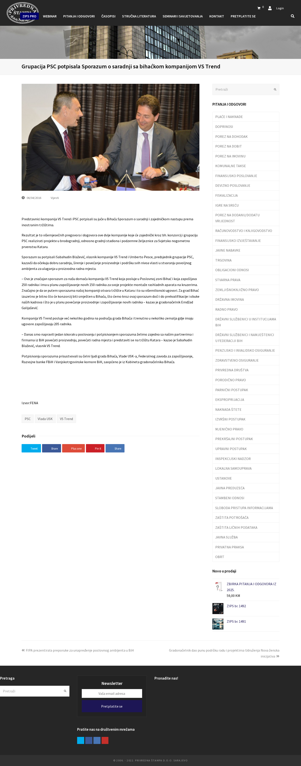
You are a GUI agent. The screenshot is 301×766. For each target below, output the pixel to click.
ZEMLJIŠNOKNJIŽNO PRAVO (237, 290)
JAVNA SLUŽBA (226, 537)
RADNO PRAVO (226, 309)
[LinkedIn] (96, 740)
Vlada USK (45, 419)
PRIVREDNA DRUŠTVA (232, 370)
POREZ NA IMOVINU (230, 156)
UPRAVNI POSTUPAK (231, 449)
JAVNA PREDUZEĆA (230, 488)
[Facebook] (88, 740)
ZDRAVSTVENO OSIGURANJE (237, 360)
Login (280, 8)
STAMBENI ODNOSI (229, 498)
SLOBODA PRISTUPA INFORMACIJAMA (244, 508)
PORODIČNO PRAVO (230, 380)
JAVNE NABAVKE (227, 250)
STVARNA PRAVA (227, 280)
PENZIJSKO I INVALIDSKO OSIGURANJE (245, 350)
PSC (28, 419)
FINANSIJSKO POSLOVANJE (236, 176)
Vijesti (55, 198)
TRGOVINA (223, 260)
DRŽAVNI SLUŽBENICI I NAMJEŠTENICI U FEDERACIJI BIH (244, 338)
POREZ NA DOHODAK (231, 136)
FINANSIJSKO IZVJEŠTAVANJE (238, 240)
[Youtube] (105, 740)
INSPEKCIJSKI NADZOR (233, 458)
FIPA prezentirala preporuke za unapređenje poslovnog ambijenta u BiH (80, 650)
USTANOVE (223, 478)
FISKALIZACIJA (226, 195)
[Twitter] (80, 740)
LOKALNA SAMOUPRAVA (233, 468)
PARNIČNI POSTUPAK (231, 390)
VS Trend (66, 419)
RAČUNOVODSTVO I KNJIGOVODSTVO (243, 230)
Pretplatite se (112, 706)
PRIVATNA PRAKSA (229, 547)
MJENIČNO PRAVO (229, 429)
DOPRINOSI (224, 126)
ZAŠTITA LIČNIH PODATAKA (236, 527)
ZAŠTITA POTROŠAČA (232, 517)
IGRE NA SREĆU (227, 205)
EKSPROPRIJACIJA (229, 399)
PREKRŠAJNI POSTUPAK (234, 439)
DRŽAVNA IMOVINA (229, 299)
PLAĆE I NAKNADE (229, 116)
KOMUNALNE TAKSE (230, 166)
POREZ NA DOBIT (228, 146)
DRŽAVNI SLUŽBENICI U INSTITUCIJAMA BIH (245, 322)
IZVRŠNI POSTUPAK (230, 419)
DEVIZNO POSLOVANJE (232, 185)
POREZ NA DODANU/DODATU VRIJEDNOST (237, 218)
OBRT (219, 557)
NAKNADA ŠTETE (228, 409)
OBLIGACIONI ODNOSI (232, 270)
